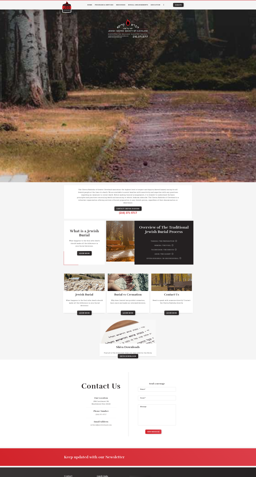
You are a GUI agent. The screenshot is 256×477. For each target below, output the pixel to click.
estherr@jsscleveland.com (101, 425)
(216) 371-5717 (128, 212)
